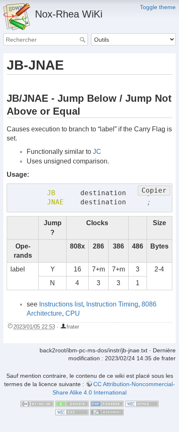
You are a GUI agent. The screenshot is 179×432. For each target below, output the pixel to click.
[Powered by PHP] (107, 403)
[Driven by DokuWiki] (107, 411)
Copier (154, 190)
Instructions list (61, 304)
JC (97, 151)
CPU (72, 313)
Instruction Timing (112, 304)
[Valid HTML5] (142, 403)
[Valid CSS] (72, 411)
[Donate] (72, 403)
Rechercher (83, 40)
